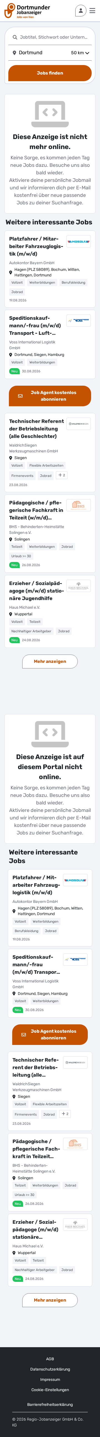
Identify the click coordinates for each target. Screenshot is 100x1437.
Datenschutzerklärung (50, 1369)
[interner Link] (27, 10)
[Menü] (92, 10)
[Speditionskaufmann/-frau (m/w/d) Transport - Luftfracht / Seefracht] (50, 344)
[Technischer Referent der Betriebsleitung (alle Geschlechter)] (50, 452)
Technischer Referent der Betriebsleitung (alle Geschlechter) (36, 428)
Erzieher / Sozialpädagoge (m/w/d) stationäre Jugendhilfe (36, 590)
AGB (50, 1359)
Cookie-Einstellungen (50, 1390)
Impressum (50, 1379)
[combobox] (54, 37)
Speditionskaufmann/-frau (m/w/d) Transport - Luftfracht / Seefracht (35, 326)
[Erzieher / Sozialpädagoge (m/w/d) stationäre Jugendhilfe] (50, 611)
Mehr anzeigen (50, 661)
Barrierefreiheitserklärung (50, 1404)
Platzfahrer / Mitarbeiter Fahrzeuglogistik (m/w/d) (36, 246)
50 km (77, 52)
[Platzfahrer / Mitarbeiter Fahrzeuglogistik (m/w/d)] (50, 269)
